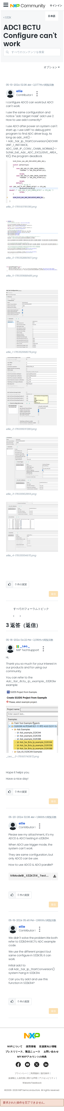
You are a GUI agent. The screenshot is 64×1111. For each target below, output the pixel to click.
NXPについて (15, 1046)
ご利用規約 (34, 1073)
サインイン (56, 5)
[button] (37, 93)
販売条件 (45, 1073)
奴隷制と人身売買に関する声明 (23, 1078)
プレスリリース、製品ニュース (22, 1051)
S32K (8, 17)
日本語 (51, 16)
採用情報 (31, 1046)
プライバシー (21, 1073)
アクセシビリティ (47, 1078)
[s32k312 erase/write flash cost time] (20, 615)
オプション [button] (50, 67)
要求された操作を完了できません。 (25, 1103)
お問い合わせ (51, 1051)
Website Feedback (32, 1083)
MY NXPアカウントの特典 (32, 1056)
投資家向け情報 (48, 1046)
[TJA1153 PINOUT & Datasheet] (14, 615)
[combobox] (32, 52)
